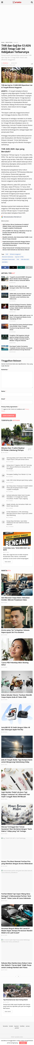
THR (18, 259)
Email (3, 399)
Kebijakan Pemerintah (8, 259)
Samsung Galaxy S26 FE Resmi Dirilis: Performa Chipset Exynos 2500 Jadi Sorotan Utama (19, 458)
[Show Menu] (2, 2)
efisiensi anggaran (15, 254)
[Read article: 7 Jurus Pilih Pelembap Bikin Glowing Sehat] (17, 649)
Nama (3, 391)
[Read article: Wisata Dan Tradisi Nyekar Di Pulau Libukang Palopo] (17, 434)
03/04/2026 (13, 311)
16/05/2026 (13, 290)
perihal (17, 1028)
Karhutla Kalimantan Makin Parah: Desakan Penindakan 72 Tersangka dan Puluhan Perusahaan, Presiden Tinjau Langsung (18, 496)
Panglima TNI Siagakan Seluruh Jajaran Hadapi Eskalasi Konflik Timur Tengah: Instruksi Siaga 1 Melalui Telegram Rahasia (20, 338)
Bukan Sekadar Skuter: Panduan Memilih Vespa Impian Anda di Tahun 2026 (16, 696)
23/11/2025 (4, 699)
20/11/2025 (4, 764)
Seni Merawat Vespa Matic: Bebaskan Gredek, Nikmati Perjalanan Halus (15, 599)
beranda (5, 1026)
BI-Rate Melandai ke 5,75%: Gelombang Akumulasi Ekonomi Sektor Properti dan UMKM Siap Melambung (19, 513)
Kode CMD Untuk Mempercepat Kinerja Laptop (19, 480)
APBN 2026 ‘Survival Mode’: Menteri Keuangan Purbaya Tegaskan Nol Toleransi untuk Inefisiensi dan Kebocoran (20, 296)
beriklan (22, 1026)
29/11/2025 (4, 799)
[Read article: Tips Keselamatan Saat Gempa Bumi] (17, 990)
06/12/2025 (4, 602)
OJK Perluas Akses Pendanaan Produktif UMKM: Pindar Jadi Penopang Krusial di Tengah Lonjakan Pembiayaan (16, 226)
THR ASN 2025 (25, 259)
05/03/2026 (13, 352)
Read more (8, 561)
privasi (28, 1026)
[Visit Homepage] (17, 2)
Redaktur (5, 63)
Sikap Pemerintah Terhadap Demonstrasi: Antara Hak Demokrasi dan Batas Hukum (16, 248)
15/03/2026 (13, 321)
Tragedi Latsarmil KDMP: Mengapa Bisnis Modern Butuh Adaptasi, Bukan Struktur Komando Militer (20, 278)
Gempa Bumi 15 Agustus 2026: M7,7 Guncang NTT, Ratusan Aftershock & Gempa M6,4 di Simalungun (19, 466)
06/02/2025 (14, 63)
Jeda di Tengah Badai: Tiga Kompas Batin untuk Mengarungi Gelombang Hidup (16, 761)
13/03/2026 (13, 331)
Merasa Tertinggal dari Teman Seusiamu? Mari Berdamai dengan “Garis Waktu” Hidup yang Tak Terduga (16, 829)
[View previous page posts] (15, 976)
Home (2, 42)
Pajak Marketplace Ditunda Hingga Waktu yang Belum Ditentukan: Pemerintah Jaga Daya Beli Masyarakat (16, 243)
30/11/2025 (4, 900)
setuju (23, 1043)
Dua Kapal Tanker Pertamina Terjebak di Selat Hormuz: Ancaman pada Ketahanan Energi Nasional (21, 347)
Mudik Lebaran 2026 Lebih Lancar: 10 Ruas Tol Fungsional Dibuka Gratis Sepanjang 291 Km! (21, 317)
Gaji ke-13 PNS (19, 257)
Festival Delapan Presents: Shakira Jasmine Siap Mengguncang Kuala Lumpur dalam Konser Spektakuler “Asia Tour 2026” (20, 307)
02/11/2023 (6, 552)
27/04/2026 (13, 301)
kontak (11, 1026)
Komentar (5, 369)
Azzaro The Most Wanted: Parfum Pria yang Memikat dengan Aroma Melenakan (17, 862)
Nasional (16, 42)
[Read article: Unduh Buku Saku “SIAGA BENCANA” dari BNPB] (17, 539)
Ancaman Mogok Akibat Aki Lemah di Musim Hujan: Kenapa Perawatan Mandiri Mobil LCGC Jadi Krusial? (16, 930)
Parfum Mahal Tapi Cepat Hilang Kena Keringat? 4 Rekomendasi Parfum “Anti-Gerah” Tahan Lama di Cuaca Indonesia (16, 896)
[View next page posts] (18, 976)
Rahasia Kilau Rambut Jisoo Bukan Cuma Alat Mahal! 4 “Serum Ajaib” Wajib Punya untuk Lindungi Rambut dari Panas (16, 965)
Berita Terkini (9, 42)
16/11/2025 (4, 935)
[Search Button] (32, 2)
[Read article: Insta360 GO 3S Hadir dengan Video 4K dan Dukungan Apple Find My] (17, 714)
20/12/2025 (4, 667)
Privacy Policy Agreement (10, 406)
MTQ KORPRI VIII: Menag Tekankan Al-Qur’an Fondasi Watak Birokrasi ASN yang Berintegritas (17, 232)
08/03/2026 (13, 342)
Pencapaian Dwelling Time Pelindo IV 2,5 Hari (19, 474)
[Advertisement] (17, 22)
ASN (7, 254)
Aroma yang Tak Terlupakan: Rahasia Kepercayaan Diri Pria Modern (15, 631)
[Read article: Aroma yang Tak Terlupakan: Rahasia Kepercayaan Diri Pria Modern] (17, 617)
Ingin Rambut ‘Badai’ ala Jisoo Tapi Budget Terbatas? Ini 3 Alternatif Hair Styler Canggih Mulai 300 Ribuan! (15, 794)
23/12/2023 (6, 1002)
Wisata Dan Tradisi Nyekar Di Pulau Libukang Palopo (13, 449)
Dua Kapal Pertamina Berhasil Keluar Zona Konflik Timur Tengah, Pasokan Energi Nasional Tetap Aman (21, 327)
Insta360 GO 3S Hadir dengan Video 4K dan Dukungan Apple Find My (15, 728)
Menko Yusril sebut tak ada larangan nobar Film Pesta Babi (19, 287)
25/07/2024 (4, 732)
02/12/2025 (4, 634)
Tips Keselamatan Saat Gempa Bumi (15, 1000)
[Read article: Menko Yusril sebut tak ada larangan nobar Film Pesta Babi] (4, 287)
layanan (16, 1026)
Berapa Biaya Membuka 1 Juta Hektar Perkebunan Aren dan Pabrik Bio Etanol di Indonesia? (18, 522)
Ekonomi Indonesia (7, 257)
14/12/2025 (4, 866)
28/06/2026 (13, 282)
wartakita (4, 262)
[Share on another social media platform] (29, 267)
